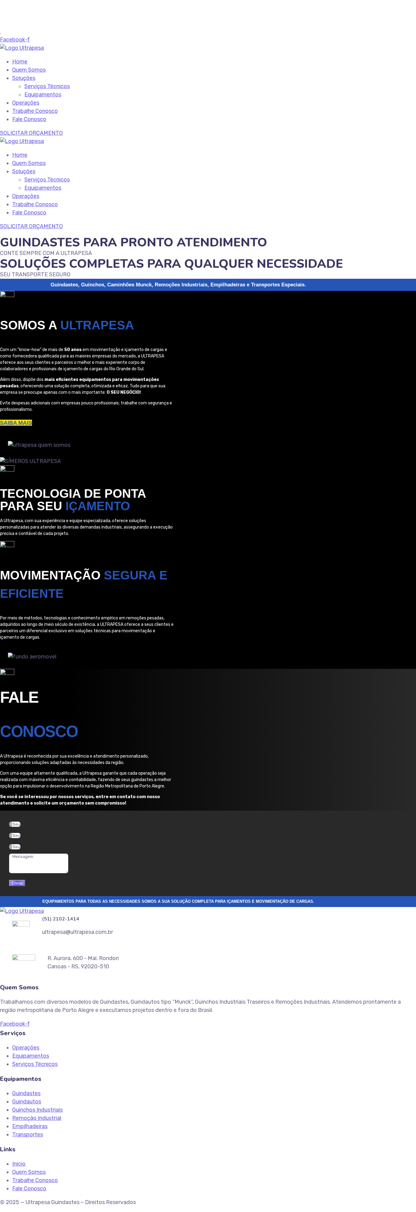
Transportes (27, 1134)
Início (19, 1163)
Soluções (23, 78)
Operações (25, 102)
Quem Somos (29, 69)
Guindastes (26, 1093)
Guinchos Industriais (37, 1109)
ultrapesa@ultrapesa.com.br (42, 23)
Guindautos (26, 1101)
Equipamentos (42, 94)
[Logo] (22, 48)
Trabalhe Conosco (35, 111)
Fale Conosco (29, 119)
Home (19, 61)
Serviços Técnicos (47, 86)
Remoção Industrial (36, 1118)
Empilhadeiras (30, 1126)
